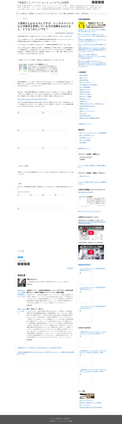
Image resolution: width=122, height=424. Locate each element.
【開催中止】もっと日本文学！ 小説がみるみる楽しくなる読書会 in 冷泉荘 (39, 347)
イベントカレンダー (52, 13)
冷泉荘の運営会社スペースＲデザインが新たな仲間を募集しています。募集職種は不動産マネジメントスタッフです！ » (92, 49)
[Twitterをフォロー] (93, 2)
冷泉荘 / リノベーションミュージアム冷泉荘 (61, 421)
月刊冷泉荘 (90, 192)
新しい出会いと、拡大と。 (36, 309)
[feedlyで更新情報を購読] (99, 2)
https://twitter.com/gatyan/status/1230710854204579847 (32, 99)
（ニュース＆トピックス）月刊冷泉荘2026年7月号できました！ (92, 307)
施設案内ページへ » (84, 148)
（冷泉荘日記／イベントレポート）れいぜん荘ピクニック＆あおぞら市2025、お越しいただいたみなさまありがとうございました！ (93, 351)
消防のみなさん (32, 279)
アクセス (77, 13)
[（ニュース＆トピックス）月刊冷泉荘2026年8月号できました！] (86, 297)
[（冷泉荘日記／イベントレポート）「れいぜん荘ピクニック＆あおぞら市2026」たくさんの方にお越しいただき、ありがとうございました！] (86, 341)
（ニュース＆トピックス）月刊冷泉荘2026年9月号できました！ (92, 269)
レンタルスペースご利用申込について (38, 64)
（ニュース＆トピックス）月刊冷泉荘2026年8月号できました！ (92, 288)
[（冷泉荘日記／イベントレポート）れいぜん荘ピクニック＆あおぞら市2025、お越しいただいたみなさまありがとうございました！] (86, 360)
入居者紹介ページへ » (84, 124)
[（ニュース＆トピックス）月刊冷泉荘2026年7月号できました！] (86, 316)
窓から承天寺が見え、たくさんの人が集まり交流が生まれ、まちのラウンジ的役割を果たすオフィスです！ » (92, 64)
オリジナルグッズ (96, 211)
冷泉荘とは (24, 13)
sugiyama (70, 268)
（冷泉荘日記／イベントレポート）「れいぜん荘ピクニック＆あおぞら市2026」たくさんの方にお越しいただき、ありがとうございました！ (93, 332)
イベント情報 (62, 13)
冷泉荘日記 (70, 13)
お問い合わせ (84, 13)
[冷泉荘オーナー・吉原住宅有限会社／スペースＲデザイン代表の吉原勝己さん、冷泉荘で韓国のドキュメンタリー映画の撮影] (22, 294)
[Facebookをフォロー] (96, 2)
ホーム (18, 13)
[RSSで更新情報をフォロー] (102, 2)
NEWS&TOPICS (84, 264)
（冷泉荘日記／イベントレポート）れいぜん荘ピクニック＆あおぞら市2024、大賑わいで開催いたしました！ (93, 370)
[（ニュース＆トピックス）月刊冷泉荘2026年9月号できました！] (86, 278)
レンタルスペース (40, 13)
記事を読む (30, 284)
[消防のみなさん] (22, 283)
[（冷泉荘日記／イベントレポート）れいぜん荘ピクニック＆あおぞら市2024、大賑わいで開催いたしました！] (86, 379)
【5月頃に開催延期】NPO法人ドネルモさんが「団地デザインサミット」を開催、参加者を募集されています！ (45, 353)
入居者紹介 (31, 13)
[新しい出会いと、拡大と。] (22, 312)
